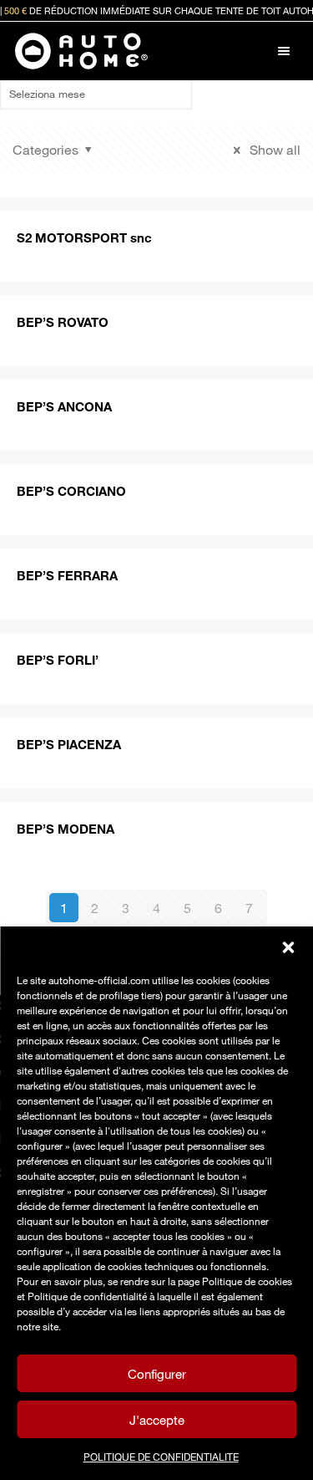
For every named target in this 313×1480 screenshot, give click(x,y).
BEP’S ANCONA (64, 406)
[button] (288, 947)
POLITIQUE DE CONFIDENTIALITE (161, 1456)
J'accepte (156, 1419)
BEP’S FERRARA (67, 575)
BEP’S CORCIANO (71, 490)
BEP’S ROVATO (63, 321)
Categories (45, 149)
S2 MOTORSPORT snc (84, 237)
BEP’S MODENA (65, 828)
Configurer (157, 1373)
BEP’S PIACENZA (69, 744)
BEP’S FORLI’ (57, 659)
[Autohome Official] (81, 51)
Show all (273, 149)
